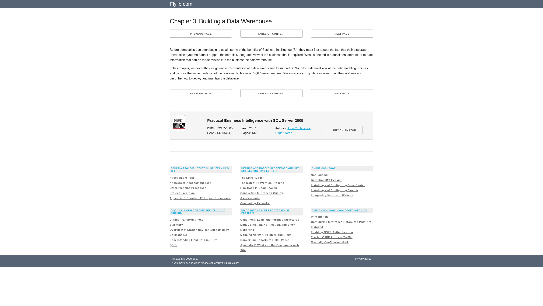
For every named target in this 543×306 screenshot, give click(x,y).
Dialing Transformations (186, 219)
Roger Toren (283, 133)
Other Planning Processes (188, 188)
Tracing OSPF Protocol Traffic (332, 237)
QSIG (173, 245)
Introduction (319, 216)
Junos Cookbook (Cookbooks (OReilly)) (340, 210)
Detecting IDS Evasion (326, 180)
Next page (342, 34)
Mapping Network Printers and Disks (266, 235)
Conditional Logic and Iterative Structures (269, 219)
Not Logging (319, 175)
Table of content (271, 34)
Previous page (201, 34)
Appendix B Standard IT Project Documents (200, 198)
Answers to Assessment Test (190, 182)
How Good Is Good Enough (258, 188)
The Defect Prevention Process (262, 182)
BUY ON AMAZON (344, 130)
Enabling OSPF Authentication (332, 232)
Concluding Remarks (255, 203)
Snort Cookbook (324, 168)
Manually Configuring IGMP (330, 242)
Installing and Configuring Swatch (334, 190)
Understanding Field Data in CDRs (194, 240)
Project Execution (182, 193)
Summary (176, 224)
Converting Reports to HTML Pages (265, 240)
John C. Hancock (298, 128)
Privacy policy (363, 258)
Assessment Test (182, 177)
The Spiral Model (252, 177)
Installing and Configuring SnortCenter (338, 185)
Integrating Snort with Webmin (332, 195)
